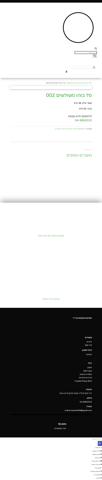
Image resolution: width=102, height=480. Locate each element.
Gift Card (87, 371)
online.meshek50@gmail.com (78, 410)
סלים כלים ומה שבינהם (77, 83)
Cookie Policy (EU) (83, 381)
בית (90, 83)
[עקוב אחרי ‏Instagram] (85, 329)
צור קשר (88, 345)
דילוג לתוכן (97, 439)
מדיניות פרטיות (85, 377)
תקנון (89, 367)
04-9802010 (83, 120)
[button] (100, 443)
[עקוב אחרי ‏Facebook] (90, 329)
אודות (89, 342)
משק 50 (62, 424)
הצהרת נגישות (86, 374)
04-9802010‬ (86, 402)
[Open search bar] (96, 49)
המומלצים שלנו (79, 129)
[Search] (95, 56)
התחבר (89, 354)
